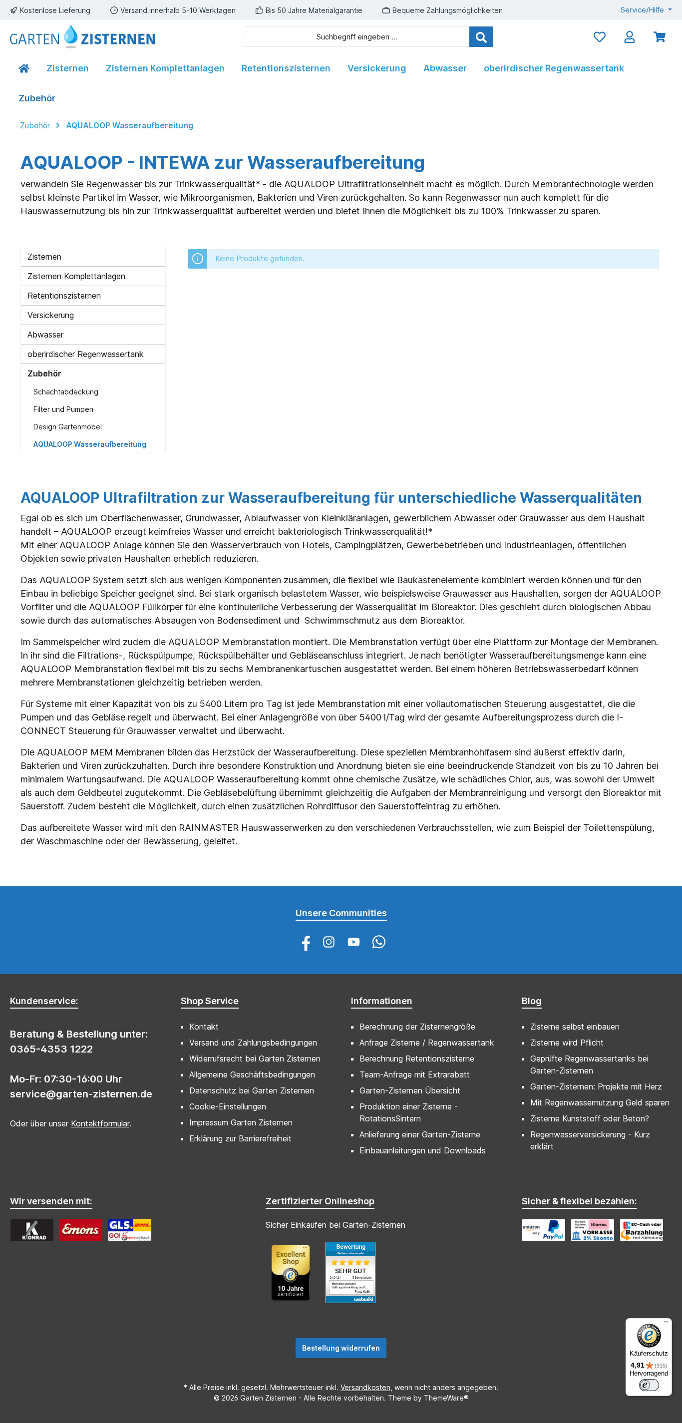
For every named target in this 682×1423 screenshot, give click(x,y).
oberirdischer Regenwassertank (85, 354)
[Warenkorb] (659, 36)
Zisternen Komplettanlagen (76, 276)
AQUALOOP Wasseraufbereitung (89, 444)
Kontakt (204, 1027)
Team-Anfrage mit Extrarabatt (414, 1074)
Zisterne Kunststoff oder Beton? (589, 1118)
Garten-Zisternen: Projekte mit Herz (596, 1086)
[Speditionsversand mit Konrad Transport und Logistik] (32, 1230)
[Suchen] (481, 36)
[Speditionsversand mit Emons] (81, 1230)
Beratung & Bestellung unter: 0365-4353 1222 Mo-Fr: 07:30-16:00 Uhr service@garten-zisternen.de (81, 1064)
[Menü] (666, 1324)
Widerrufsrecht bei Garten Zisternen (255, 1059)
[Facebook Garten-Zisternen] (304, 942)
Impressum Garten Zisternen (241, 1122)
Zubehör (44, 373)
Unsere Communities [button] (341, 913)
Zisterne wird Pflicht (567, 1043)
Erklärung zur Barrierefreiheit (240, 1138)
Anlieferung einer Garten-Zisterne (419, 1134)
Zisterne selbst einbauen (575, 1027)
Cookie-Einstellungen (227, 1106)
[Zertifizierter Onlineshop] (296, 1277)
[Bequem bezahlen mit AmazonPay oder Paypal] (544, 1230)
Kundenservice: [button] (44, 1001)
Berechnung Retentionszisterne (416, 1059)
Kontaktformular (100, 1123)
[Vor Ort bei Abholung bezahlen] (642, 1230)
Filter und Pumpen (63, 409)
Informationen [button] (381, 1001)
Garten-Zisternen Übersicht (409, 1090)
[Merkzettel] (599, 36)
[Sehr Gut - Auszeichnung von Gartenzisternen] (355, 1277)
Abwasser (45, 335)
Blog (532, 1001)
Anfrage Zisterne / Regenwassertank (426, 1043)
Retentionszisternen (64, 296)
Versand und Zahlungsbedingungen (253, 1043)
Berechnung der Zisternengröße (417, 1027)
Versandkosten (365, 1387)
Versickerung (50, 315)
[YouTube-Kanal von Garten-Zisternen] (353, 942)
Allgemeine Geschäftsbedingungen (252, 1074)
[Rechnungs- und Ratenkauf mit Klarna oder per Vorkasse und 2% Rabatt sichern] (593, 1230)
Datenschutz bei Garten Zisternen (251, 1090)
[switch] (649, 1385)
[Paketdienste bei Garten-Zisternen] (130, 1230)
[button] (532, 996)
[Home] (24, 68)
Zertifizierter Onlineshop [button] (320, 1201)
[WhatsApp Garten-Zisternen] (378, 942)
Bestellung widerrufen (341, 1348)
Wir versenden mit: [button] (51, 1201)
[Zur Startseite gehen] (82, 36)
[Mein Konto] (629, 36)
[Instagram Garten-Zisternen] (329, 942)
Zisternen (44, 257)
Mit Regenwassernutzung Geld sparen (600, 1102)
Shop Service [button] (210, 1001)
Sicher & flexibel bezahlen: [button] (579, 1201)
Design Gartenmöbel (67, 426)
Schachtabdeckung (65, 391)
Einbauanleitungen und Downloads (422, 1150)
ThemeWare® (446, 1398)
